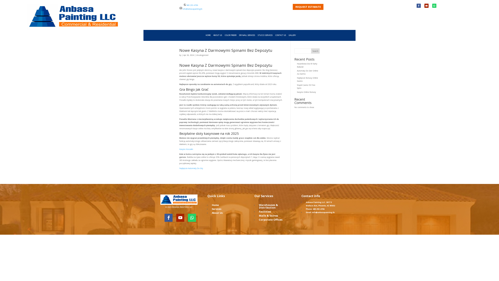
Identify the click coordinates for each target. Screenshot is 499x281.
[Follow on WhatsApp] (434, 6)
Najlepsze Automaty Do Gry (191, 168)
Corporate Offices (271, 219)
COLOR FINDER (231, 35)
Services (216, 208)
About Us (217, 212)
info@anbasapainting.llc (192, 9)
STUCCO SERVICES (265, 35)
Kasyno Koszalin (186, 149)
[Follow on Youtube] (426, 6)
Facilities (265, 211)
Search (315, 51)
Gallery (292, 35)
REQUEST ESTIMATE (308, 7)
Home (208, 35)
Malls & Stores (268, 215)
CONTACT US (280, 35)
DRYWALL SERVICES (247, 35)
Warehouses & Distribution (268, 206)
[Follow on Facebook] (419, 6)
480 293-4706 (192, 5)
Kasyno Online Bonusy (306, 92)
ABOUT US (217, 35)
